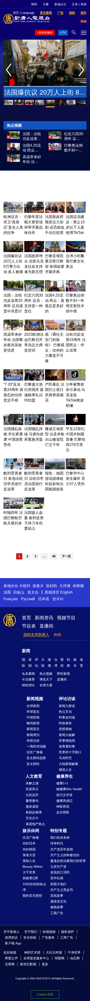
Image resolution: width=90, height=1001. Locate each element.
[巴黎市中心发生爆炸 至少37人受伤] (76, 468)
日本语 (43, 599)
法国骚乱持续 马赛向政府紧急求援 (34, 434)
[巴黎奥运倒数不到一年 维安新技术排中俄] (54, 149)
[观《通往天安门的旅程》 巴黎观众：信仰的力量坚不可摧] (55, 329)
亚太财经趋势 (36, 758)
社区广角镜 (35, 752)
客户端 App (13, 943)
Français (10, 599)
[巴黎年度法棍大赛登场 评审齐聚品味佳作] (34, 212)
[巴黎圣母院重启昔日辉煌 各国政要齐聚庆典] (55, 251)
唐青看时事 (67, 746)
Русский (28, 599)
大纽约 (24, 586)
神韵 (34, 4)
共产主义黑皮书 (61, 890)
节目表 (29, 626)
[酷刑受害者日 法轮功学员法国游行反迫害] (34, 468)
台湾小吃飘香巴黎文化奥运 (75, 261)
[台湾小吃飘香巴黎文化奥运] (76, 251)
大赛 (46, 4)
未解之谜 (32, 783)
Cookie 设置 (45, 994)
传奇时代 (56, 843)
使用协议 (11, 937)
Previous (10, 70)
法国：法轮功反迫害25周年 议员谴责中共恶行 (32, 136)
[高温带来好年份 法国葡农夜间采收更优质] (13, 161)
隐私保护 (67, 932)
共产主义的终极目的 (64, 855)
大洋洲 (64, 586)
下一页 (66, 556)
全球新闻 (33, 706)
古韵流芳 (32, 795)
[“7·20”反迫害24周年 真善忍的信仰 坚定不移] (13, 379)
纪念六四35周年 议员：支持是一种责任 (73, 136)
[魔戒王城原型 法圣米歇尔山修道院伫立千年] (55, 424)
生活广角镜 (31, 837)
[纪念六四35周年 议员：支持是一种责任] (54, 138)
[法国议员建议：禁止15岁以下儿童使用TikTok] (76, 212)
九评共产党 (58, 866)
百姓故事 (56, 895)
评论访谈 (67, 698)
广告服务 (48, 937)
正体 (75, 4)
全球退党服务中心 (36, 958)
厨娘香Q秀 (30, 878)
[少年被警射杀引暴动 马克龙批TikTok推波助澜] (76, 379)
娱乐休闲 (31, 830)
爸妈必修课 (34, 812)
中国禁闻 (33, 717)
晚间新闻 (33, 723)
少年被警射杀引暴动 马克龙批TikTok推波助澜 (75, 394)
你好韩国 (29, 849)
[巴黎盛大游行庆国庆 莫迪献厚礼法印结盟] (34, 379)
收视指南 (49, 932)
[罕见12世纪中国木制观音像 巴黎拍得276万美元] (76, 424)
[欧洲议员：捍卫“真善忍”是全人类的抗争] (13, 212)
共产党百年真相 (61, 849)
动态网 (75, 958)
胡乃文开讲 (64, 795)
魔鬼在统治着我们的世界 (68, 861)
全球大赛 (45, 685)
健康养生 (64, 776)
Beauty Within (33, 866)
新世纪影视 (28, 964)
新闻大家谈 (67, 706)
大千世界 (29, 872)
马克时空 (65, 758)
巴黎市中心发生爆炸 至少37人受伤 (75, 478)
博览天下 (45, 679)
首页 (26, 617)
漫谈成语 (32, 806)
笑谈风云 (32, 789)
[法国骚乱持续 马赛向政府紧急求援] (34, 424)
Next (82, 70)
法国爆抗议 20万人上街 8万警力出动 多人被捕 (45, 93)
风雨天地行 (58, 884)
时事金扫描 (67, 717)
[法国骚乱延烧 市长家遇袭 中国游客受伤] (13, 424)
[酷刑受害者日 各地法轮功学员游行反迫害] (13, 468)
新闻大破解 (67, 735)
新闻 (26, 651)
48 (53, 556)
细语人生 (65, 769)
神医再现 (62, 806)
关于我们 (30, 932)
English (66, 592)
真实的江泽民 (60, 872)
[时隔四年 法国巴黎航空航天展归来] (13, 507)
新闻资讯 (44, 617)
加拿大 (38, 586)
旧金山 (18, 592)
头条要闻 (28, 673)
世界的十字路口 (70, 752)
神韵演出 (28, 685)
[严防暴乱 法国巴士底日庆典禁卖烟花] (55, 379)
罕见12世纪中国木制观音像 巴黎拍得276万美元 (75, 439)
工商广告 (56, 913)
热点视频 (45, 673)
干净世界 (74, 952)
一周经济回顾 (36, 746)
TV (64, 32)
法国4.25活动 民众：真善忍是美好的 (32, 148)
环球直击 (33, 711)
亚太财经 (33, 764)
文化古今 (32, 818)
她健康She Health (69, 789)
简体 (84, 4)
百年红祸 (56, 878)
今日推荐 (28, 679)
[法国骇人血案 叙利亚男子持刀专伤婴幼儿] (34, 507)
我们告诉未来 (60, 837)
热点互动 (65, 711)
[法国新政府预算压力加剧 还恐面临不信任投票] (55, 212)
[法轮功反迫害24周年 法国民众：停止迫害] (76, 329)
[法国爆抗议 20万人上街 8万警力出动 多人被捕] (13, 251)
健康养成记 (64, 801)
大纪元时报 (54, 952)
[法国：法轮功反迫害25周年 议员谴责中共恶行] (13, 138)
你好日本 (29, 843)
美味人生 (29, 861)
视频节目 (66, 617)
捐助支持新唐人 (36, 635)
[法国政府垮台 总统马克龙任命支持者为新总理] (34, 251)
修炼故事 (56, 907)
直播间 (46, 626)
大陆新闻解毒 (68, 764)
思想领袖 (65, 729)
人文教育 (34, 776)
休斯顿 (78, 586)
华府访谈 (33, 740)
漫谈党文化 (58, 901)
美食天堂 (29, 855)
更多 (45, 964)
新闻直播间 (46, 32)
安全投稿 (29, 937)
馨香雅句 (32, 801)
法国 (7, 592)
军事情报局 (67, 740)
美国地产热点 (35, 824)
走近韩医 (62, 812)
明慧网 (59, 958)
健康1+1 (62, 783)
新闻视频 (35, 698)
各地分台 (60, 4)
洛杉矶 (51, 586)
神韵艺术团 (32, 952)
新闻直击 (33, 729)
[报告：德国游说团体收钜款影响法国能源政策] (55, 468)
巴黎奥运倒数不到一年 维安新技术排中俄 (73, 148)
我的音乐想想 (32, 895)
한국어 (57, 599)
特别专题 (58, 830)
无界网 (10, 964)
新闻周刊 (33, 735)
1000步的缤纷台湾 (34, 887)
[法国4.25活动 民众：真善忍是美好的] (13, 149)
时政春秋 (65, 723)
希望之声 (11, 958)
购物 (57, 635)
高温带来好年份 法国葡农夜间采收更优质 (32, 159)
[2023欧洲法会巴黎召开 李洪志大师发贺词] (34, 329)
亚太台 (33, 592)
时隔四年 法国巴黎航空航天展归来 (13, 518)
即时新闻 (63, 673)
